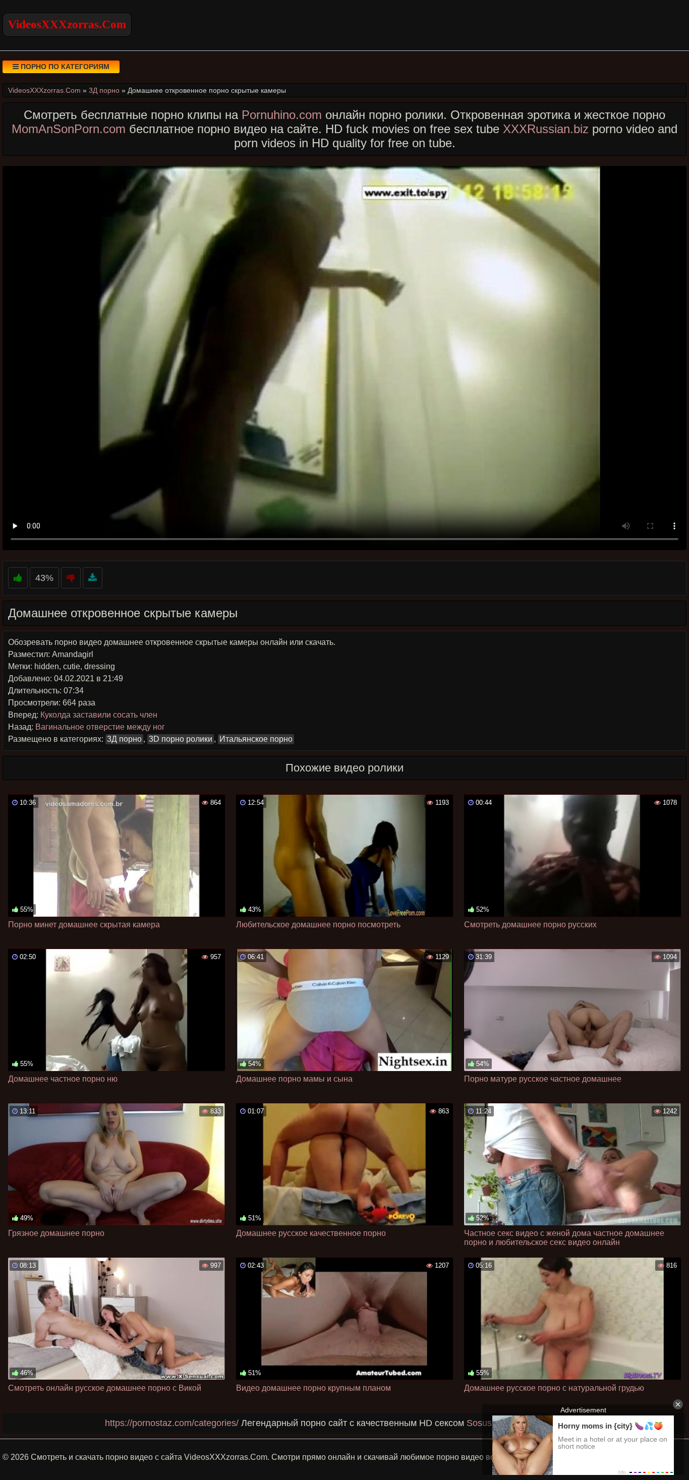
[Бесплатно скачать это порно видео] (92, 578)
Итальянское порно (256, 739)
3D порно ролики (180, 739)
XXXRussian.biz (546, 129)
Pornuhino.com (282, 115)
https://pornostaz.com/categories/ (172, 1423)
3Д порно (124, 739)
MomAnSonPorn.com (69, 129)
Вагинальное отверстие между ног (100, 727)
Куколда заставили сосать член (98, 715)
